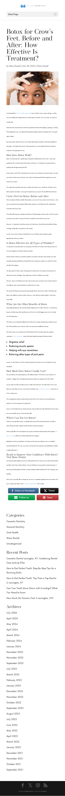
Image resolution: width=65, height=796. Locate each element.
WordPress (44, 791)
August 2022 (13, 713)
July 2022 (11, 719)
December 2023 (14, 652)
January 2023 (13, 685)
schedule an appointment (30, 483)
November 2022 (14, 697)
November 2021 (14, 758)
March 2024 (12, 635)
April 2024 (12, 629)
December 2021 (14, 753)
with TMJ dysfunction (17, 336)
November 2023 (14, 657)
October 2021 (13, 764)
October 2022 (13, 702)
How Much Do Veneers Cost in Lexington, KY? (29, 598)
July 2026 (11, 612)
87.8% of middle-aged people (23, 113)
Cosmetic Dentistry (15, 521)
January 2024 (13, 646)
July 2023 (11, 668)
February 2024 (14, 640)
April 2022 (12, 736)
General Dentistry (15, 527)
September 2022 (15, 708)
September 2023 (15, 663)
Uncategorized (13, 543)
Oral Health (12, 532)
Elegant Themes (29, 791)
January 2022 (13, 747)
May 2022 (12, 730)
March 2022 (12, 741)
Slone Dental (14, 65)
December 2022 (14, 691)
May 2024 (12, 624)
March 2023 (12, 674)
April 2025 (12, 618)
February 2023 (14, 680)
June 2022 (12, 725)
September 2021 (15, 769)
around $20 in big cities (44, 389)
